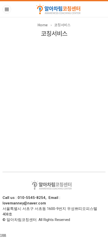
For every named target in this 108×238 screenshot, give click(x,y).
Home (42, 24)
